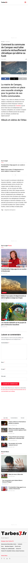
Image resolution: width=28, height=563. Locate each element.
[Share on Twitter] (14, 78)
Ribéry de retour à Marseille (16, 474)
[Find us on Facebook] (1, 558)
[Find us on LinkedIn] (7, 558)
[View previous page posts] (12, 175)
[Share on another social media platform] (23, 78)
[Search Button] (22, 2)
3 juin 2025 (3, 59)
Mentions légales (9, 546)
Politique (5, 265)
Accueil (2, 41)
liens (2, 546)
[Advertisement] (14, 20)
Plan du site (18, 546)
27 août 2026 (4, 273)
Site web (3, 376)
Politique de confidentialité (7, 548)
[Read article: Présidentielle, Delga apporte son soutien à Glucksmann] (14, 258)
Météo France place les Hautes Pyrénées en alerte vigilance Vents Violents (17, 430)
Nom (3, 362)
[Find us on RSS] (9, 558)
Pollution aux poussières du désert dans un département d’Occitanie (13, 467)
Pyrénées (8, 41)
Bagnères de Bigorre (10, 209)
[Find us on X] (4, 558)
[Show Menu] (25, 2)
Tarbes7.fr (18, 548)
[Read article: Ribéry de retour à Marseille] (4, 476)
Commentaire (5, 342)
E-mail (3, 369)
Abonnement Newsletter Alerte (8, 544)
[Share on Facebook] (5, 78)
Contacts (20, 544)
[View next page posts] (15, 175)
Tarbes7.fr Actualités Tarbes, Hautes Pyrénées (12, 550)
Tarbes (4, 292)
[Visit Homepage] (4, 2)
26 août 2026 (4, 326)
